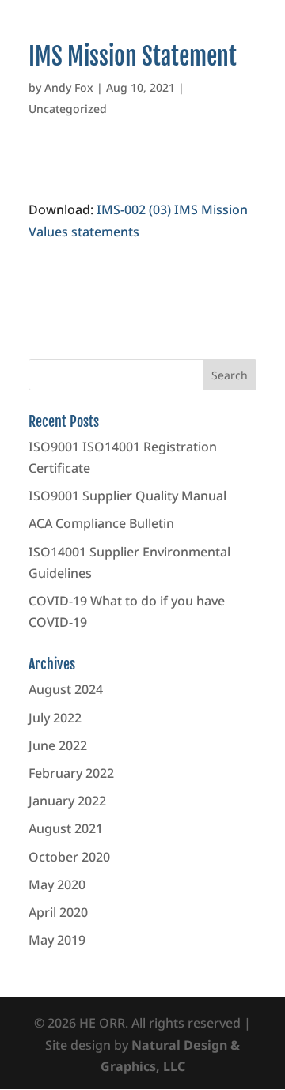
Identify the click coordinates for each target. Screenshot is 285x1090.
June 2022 (57, 745)
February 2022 (71, 773)
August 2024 (65, 689)
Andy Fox (68, 87)
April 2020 (58, 912)
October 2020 (69, 857)
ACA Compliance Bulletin (101, 523)
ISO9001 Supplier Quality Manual (127, 495)
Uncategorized (67, 108)
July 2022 (55, 717)
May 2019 (57, 940)
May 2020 (57, 884)
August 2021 (65, 828)
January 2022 (67, 800)
